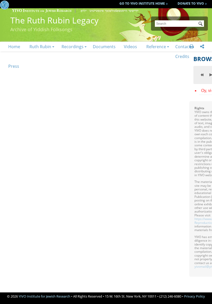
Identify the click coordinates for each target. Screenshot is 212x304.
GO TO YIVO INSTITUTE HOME (142, 3)
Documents (104, 46)
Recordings (73, 46)
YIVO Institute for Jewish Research (44, 296)
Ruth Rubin (40, 46)
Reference (156, 46)
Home (14, 46)
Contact (183, 46)
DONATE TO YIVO (191, 3)
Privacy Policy (194, 296)
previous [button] (202, 74)
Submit (201, 24)
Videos (130, 46)
